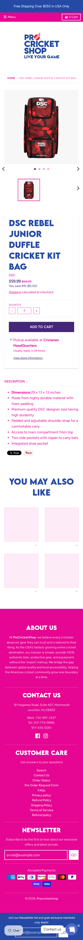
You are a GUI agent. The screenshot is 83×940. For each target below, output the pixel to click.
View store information (28, 358)
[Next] (78, 169)
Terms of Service (41, 810)
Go (73, 855)
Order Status (41, 780)
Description (14, 381)
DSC (12, 275)
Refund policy (41, 815)
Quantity (15, 304)
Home (11, 78)
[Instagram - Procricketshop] (45, 736)
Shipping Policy (41, 805)
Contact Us (41, 775)
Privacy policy (41, 795)
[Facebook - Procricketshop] (37, 736)
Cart (73, 17)
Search (41, 770)
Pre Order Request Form (41, 785)
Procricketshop (47, 898)
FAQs (41, 790)
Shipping (15, 292)
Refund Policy (41, 800)
